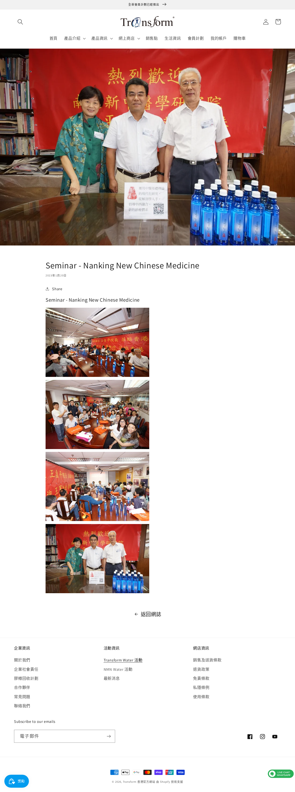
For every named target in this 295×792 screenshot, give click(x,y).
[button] (20, 22)
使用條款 (201, 696)
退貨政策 (201, 669)
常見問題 (22, 696)
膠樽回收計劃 (26, 678)
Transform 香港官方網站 (139, 782)
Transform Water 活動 (123, 660)
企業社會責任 (26, 669)
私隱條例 (201, 687)
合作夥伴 (22, 687)
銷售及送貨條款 (207, 660)
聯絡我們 (22, 705)
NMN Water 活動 (118, 669)
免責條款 (201, 678)
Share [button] (57, 288)
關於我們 (22, 660)
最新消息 (112, 678)
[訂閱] (109, 736)
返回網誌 (151, 614)
